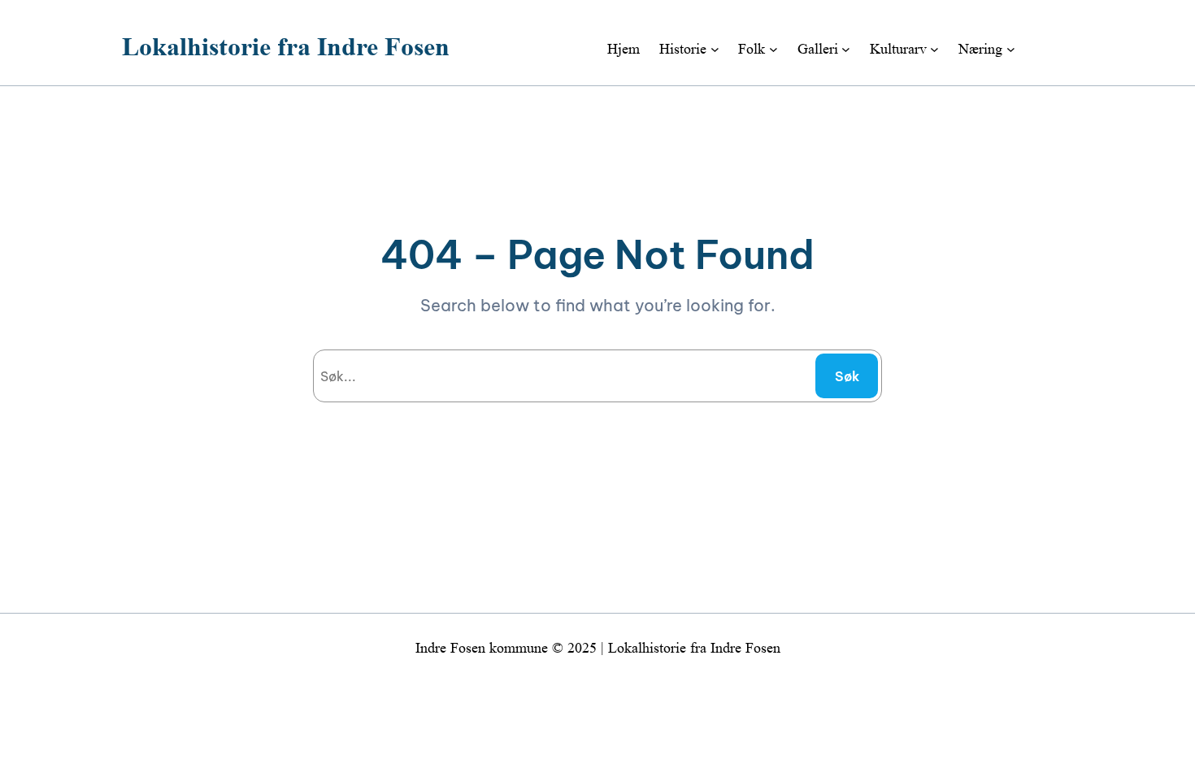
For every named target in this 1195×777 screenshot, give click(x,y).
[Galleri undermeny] (845, 49)
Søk (847, 376)
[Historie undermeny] (714, 49)
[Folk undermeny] (773, 49)
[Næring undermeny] (1010, 49)
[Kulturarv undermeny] (934, 49)
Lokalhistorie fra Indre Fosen (286, 46)
